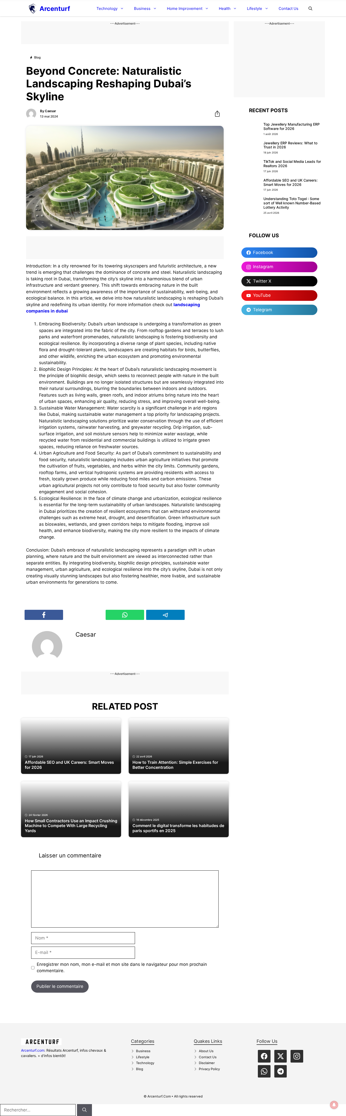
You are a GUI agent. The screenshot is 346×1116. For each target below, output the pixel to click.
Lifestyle (254, 8)
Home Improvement (184, 8)
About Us (206, 1051)
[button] (310, 8)
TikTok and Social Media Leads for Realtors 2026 (292, 163)
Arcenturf (55, 8)
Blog (139, 1069)
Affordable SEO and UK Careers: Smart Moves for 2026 (290, 182)
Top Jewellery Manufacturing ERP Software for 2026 (291, 126)
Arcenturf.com (32, 1050)
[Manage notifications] (334, 1105)
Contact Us (288, 8)
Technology (107, 8)
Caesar (50, 111)
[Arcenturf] (33, 8)
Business (142, 8)
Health (224, 8)
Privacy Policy (209, 1069)
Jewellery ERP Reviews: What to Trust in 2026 (290, 145)
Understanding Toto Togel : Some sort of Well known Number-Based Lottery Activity (292, 203)
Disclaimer (207, 1063)
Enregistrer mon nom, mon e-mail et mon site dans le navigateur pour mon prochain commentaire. (122, 967)
